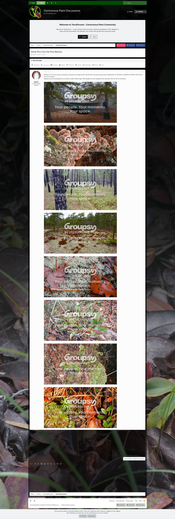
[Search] (56, 3)
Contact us (112, 501)
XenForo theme (65, 505)
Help (136, 501)
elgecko (34, 54)
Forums (140, 11)
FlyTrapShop (121, 45)
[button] (52, 3)
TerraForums (141, 45)
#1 (143, 71)
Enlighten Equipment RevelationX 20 (66, 74)
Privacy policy (129, 501)
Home (131, 11)
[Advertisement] (84, 443)
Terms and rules (120, 501)
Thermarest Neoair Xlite (99, 74)
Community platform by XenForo (44, 505)
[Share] (141, 72)
